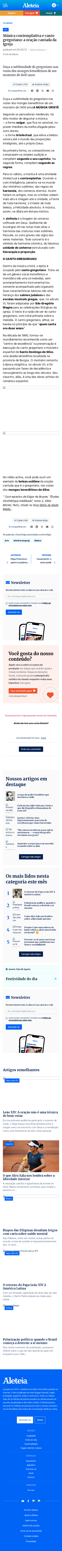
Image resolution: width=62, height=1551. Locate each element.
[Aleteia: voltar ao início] (31, 5)
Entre (43, 738)
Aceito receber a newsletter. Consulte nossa (30, 604)
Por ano (31, 1490)
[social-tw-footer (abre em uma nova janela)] (33, 1501)
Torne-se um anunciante (31, 1531)
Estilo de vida (31, 1440)
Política (9, 1308)
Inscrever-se (14, 612)
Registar (11, 13)
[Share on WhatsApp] (53, 91)
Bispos (9, 1198)
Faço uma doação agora (21, 690)
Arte (7, 540)
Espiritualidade (31, 1444)
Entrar (40, 1420)
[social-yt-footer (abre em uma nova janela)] (22, 1501)
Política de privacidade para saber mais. (30, 604)
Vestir (31, 1473)
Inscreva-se (31, 1469)
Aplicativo (31, 1465)
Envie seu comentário (31, 749)
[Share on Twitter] (42, 91)
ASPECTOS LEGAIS (31, 1525)
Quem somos (31, 1520)
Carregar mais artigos (31, 856)
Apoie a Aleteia (31, 1515)
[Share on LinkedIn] (37, 91)
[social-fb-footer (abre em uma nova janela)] (28, 1501)
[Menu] (11, 5)
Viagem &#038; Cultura (31, 1448)
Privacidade (31, 1541)
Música (37, 540)
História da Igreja (22, 540)
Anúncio (31, 1477)
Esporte (9, 1144)
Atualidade (8, 23)
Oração (49, 13)
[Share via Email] (48, 91)
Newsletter (31, 1461)
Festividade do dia (21, 979)
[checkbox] (6, 603)
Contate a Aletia (31, 1536)
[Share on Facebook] (32, 91)
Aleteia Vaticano (37, 49)
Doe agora (29, 13)
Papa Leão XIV (12, 1080)
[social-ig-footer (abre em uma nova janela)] (39, 1501)
